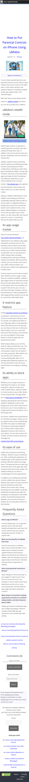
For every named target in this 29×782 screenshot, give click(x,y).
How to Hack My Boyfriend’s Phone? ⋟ (15, 630)
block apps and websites (14, 398)
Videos (16, 774)
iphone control (8, 644)
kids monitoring (19, 644)
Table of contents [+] (14, 75)
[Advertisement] (14, 19)
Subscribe (13, 728)
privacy (14, 648)
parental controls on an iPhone (16, 313)
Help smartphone (11, 2)
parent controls (17, 640)
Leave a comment (14, 667)
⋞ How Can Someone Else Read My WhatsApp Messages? (13, 625)
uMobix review (13, 101)
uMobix (8, 640)
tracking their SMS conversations (12, 441)
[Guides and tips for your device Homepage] (1, 2)
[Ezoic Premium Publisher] (6, 775)
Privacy (19, 57)
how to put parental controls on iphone (14, 636)
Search (13, 684)
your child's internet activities (11, 238)
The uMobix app (12, 184)
